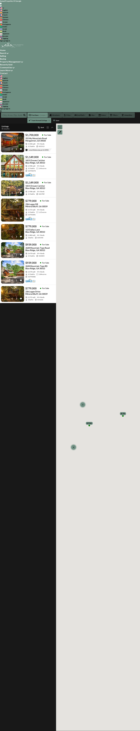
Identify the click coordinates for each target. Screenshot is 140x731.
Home (2, 50)
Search (3, 53)
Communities (6, 67)
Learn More (5, 70)
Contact (4, 73)
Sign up (2, 41)
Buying (3, 59)
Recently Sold (6, 64)
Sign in (7, 41)
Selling (3, 56)
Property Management (10, 62)
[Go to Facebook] (1, 3)
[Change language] (2, 8)
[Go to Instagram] (1, 5)
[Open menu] (1, 111)
